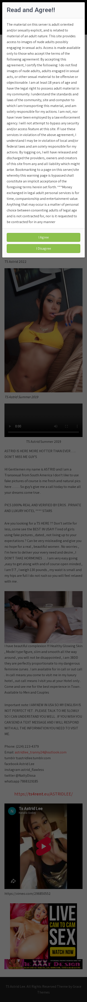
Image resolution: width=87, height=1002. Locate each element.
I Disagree (43, 248)
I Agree (43, 237)
